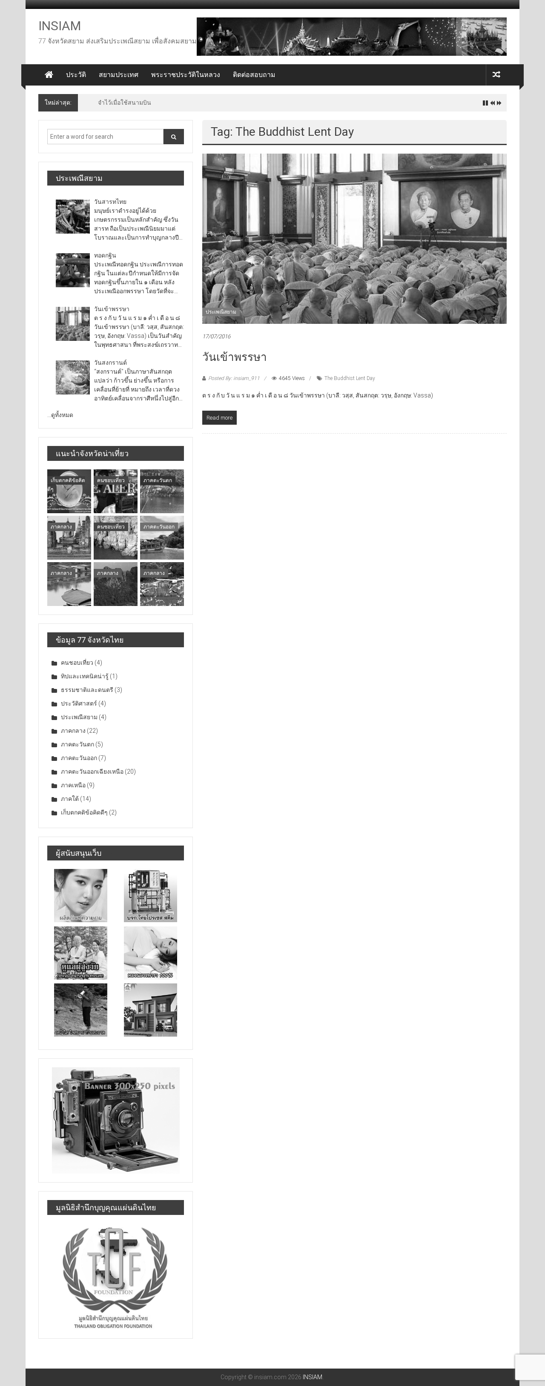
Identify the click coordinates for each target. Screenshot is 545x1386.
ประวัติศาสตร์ (79, 703)
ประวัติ (76, 75)
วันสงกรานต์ (110, 362)
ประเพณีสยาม (221, 312)
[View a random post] (496, 74)
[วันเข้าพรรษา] (354, 238)
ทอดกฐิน (105, 255)
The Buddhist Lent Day (349, 378)
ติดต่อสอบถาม (254, 75)
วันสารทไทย (110, 201)
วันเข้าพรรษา (234, 357)
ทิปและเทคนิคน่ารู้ (85, 676)
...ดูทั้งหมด (60, 415)
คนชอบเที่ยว (111, 480)
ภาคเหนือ (73, 785)
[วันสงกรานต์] (73, 377)
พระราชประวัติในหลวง (185, 75)
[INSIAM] (49, 75)
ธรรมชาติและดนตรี (87, 689)
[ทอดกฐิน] (73, 270)
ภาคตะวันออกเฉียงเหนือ (92, 771)
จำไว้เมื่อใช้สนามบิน (124, 102)
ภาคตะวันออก (159, 527)
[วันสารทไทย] (73, 217)
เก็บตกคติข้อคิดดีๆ (84, 812)
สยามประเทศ (118, 75)
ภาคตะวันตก (157, 480)
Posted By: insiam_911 (234, 378)
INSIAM (59, 25)
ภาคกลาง (61, 527)
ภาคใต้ (70, 798)
